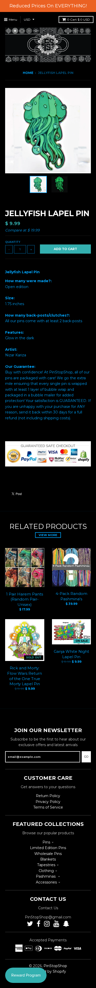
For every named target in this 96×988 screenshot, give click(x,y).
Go (86, 756)
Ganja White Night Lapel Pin (71, 654)
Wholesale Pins (48, 853)
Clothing (46, 870)
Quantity (12, 242)
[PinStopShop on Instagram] (47, 924)
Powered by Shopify (48, 971)
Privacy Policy (48, 801)
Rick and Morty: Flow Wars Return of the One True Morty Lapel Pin (24, 676)
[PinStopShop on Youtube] (56, 924)
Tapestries (46, 865)
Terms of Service (48, 807)
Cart (78, 19)
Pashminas (46, 876)
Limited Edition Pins (48, 848)
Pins (46, 842)
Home (28, 73)
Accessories (46, 882)
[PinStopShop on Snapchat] (66, 924)
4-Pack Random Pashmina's (71, 596)
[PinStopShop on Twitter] (30, 924)
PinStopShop (55, 966)
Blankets (48, 859)
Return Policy (48, 796)
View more (48, 535)
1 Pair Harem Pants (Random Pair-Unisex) (24, 599)
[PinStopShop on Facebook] (38, 924)
